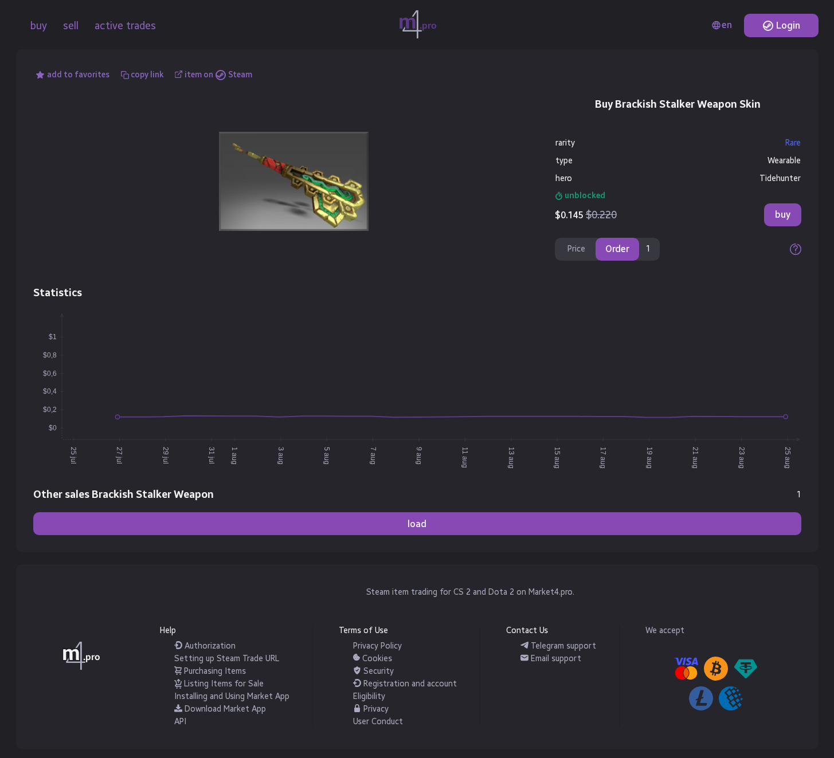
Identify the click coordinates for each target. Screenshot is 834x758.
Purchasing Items (214, 671)
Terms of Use (363, 630)
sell (71, 25)
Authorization (209, 646)
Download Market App (224, 709)
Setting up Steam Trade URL (226, 658)
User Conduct (378, 721)
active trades (125, 25)
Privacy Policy (377, 646)
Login (787, 25)
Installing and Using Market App (231, 696)
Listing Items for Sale (223, 684)
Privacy (375, 709)
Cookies (376, 658)
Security (377, 671)
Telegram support (562, 646)
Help (168, 630)
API (180, 721)
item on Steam (218, 75)
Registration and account (409, 684)
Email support (554, 658)
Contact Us (527, 630)
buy (38, 25)
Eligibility (369, 696)
